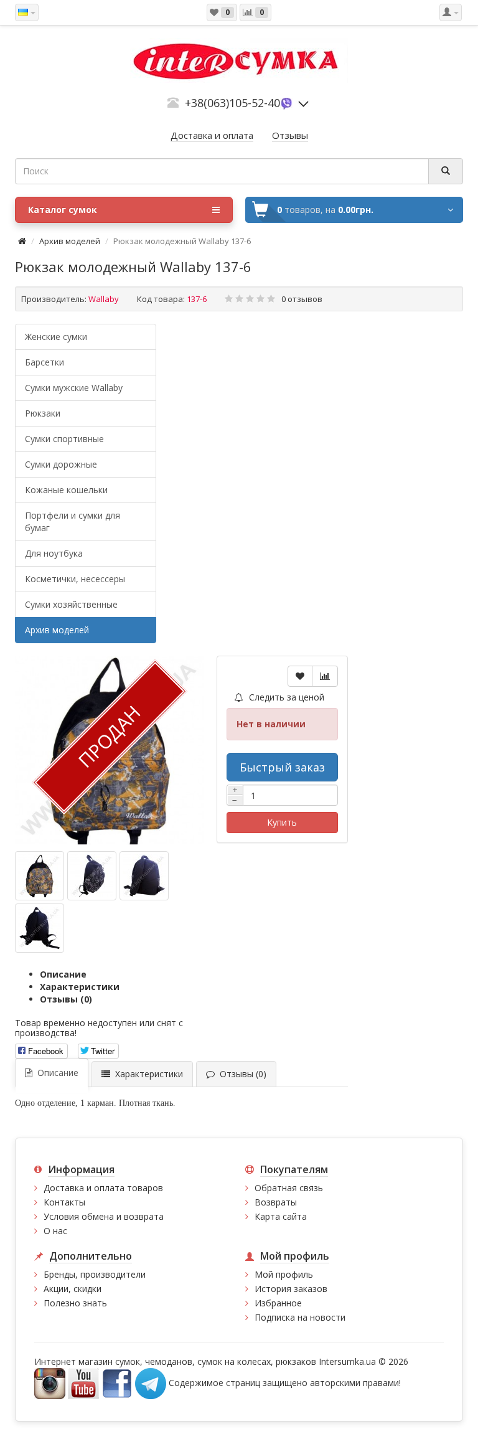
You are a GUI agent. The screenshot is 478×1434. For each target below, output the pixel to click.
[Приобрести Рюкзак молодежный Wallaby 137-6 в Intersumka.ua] (39, 875)
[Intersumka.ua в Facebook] (117, 1383)
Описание (63, 974)
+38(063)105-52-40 (232, 102)
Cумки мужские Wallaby (74, 388)
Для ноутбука (54, 553)
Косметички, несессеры (75, 579)
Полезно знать (75, 1303)
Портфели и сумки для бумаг (72, 521)
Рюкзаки (42, 413)
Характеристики (80, 987)
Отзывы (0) (66, 999)
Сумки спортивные (64, 439)
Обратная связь (289, 1188)
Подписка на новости (300, 1317)
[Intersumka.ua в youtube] (83, 1383)
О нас (55, 1231)
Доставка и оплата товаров (103, 1188)
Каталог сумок (62, 209)
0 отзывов (301, 298)
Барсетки (44, 362)
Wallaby (103, 298)
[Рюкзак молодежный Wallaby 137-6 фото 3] (39, 928)
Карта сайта (281, 1216)
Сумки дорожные (61, 464)
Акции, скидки (72, 1289)
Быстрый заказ (282, 767)
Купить (282, 822)
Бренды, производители (95, 1274)
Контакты (64, 1202)
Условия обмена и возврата (104, 1216)
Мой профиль (284, 1274)
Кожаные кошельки (66, 490)
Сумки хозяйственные (71, 604)
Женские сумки (56, 336)
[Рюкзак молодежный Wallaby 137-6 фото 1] (91, 875)
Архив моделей (69, 241)
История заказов (291, 1289)
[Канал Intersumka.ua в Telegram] (150, 1383)
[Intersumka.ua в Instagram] (49, 1383)
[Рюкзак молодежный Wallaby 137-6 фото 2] (144, 875)
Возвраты (276, 1202)
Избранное (278, 1303)
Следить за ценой (285, 697)
